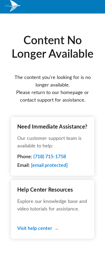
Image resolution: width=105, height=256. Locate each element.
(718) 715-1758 (49, 156)
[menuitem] (13, 6)
